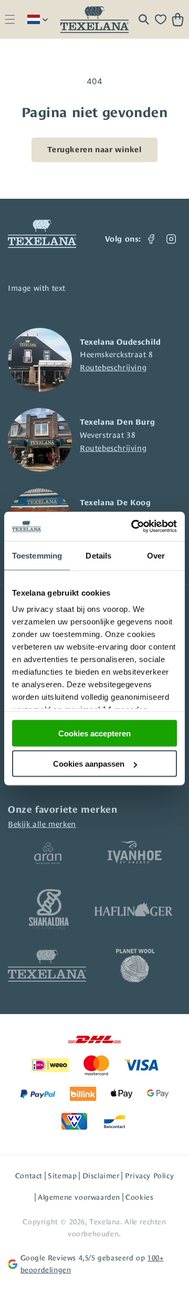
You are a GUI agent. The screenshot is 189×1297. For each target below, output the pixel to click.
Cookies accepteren (94, 733)
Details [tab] (98, 555)
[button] (10, 20)
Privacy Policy (149, 1175)
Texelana (104, 1222)
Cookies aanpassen (88, 763)
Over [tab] (156, 555)
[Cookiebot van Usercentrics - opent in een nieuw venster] (133, 526)
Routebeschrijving (113, 367)
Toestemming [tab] (37, 555)
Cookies (139, 1197)
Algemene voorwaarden (79, 1197)
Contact (29, 1175)
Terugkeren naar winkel (94, 149)
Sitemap (62, 1175)
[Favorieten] (160, 19)
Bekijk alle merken (42, 824)
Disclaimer (101, 1175)
